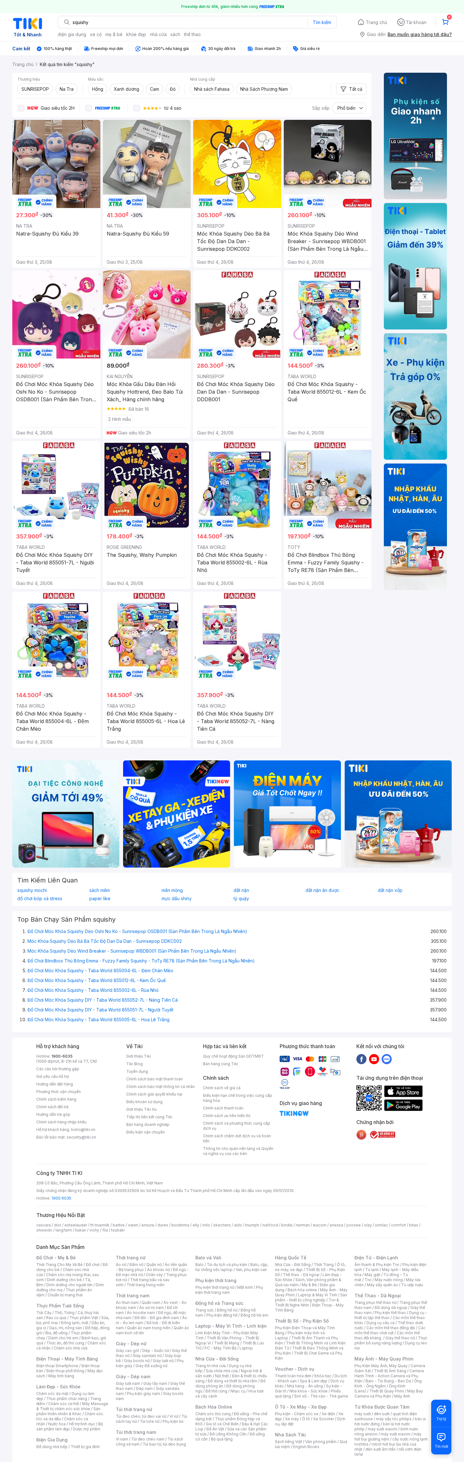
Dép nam (144, 1388)
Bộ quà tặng (222, 1439)
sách (175, 34)
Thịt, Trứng (64, 1312)
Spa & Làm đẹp (313, 1381)
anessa (336, 1225)
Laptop (246, 1348)
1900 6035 (61, 1198)
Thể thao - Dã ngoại (301, 1274)
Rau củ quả (56, 1317)
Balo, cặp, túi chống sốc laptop (231, 1267)
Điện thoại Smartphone (57, 1365)
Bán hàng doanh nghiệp (148, 1124)
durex (163, 1225)
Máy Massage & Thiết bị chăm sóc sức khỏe (72, 1406)
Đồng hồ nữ (227, 1310)
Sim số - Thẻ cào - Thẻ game (321, 1396)
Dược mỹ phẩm (86, 1429)
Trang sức (204, 1310)
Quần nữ (154, 1264)
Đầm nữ (136, 1264)
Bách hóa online (302, 1289)
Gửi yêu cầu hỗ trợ (52, 1076)
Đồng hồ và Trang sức (219, 1303)
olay (368, 1225)
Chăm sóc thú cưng (213, 1413)
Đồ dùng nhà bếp (52, 1446)
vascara (43, 1225)
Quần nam (151, 1302)
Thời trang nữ (131, 1257)
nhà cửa (158, 34)
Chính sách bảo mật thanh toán (154, 1079)
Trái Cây (43, 1312)
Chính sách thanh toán (223, 1108)
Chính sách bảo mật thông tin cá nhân (160, 1086)
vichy (94, 1230)
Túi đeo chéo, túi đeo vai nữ (141, 1416)
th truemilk (100, 1225)
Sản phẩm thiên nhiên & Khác (68, 1411)
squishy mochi (32, 890)
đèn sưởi (382, 1413)
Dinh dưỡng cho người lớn (69, 1284)
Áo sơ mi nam (151, 1307)
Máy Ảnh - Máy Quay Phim (383, 1358)
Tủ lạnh (372, 1269)
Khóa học (322, 1375)
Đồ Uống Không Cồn (228, 1434)
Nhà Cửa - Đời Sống (217, 1358)
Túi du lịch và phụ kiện (227, 1264)
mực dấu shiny (177, 898)
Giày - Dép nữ (131, 1343)
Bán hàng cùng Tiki (220, 1063)
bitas (413, 1225)
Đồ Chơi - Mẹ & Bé (56, 1257)
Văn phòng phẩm (320, 1441)
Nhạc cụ (237, 1391)
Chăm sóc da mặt (52, 1393)
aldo (238, 1225)
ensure (147, 1225)
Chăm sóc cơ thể (63, 1403)
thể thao (192, 34)
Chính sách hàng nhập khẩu (61, 1122)
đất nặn (241, 890)
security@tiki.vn (81, 1137)
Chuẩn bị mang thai (65, 1295)
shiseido (44, 1230)
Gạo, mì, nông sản (65, 1327)
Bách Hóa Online (213, 1407)
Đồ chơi (92, 1264)
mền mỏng (172, 890)
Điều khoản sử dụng (144, 1101)
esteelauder (75, 1225)
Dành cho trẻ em (63, 1338)
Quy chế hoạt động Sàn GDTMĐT (233, 1056)
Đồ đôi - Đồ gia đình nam (156, 1317)
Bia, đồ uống (56, 1332)
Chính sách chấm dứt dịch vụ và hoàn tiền (237, 1138)
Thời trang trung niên (145, 1284)
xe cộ (96, 34)
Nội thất (222, 1375)
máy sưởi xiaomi (395, 1434)
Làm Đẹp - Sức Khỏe (58, 1386)
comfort (398, 1225)
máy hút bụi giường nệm (387, 1436)
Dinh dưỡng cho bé (64, 1279)
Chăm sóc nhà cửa (70, 1348)
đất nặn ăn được (322, 890)
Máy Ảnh (402, 1396)
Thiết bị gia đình (85, 1446)
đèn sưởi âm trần (381, 1449)
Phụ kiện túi (173, 1421)
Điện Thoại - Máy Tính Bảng (67, 1358)
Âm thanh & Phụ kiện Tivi (376, 1264)
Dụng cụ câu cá (380, 1322)
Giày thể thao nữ (400, 1338)
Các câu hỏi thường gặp (57, 1068)
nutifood (270, 1225)
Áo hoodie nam (141, 1312)
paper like (99, 898)
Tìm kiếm (322, 22)
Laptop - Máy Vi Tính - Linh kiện (231, 1326)
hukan (80, 1230)
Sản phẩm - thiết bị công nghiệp (311, 1297)
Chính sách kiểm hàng (56, 1099)
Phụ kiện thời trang (215, 1280)
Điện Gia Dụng (52, 1439)
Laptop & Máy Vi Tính (317, 1295)
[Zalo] (387, 1059)
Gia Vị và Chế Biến (222, 1424)
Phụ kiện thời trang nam (229, 1290)
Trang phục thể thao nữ (375, 1302)
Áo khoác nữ (158, 1269)
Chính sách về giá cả (222, 1087)
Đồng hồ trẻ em (254, 1315)
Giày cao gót (127, 1350)
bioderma (180, 1225)
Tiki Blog (134, 1063)
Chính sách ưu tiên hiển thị (226, 1115)
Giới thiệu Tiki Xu (141, 1109)
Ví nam (122, 1439)
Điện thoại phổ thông (65, 1370)
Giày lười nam (128, 1383)
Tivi (368, 1279)
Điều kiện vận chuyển (145, 1132)
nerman (303, 1225)
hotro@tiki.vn (83, 1129)
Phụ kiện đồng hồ (221, 1315)
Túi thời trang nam (136, 1432)
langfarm (64, 1230)
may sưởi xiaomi (382, 1429)
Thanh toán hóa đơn (293, 1375)
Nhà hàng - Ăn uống (305, 1386)
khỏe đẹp (136, 34)
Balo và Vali (208, 1257)
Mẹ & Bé (309, 1284)
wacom (319, 1225)
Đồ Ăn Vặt (215, 1429)
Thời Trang (324, 1264)
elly (196, 1225)
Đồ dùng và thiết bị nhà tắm (232, 1381)
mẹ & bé (113, 34)
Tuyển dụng (137, 1071)
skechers (222, 1225)
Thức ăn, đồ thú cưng (65, 1343)
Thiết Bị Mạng (226, 1343)
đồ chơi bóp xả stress (39, 898)
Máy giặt (372, 1274)
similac (381, 1225)
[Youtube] (374, 1059)
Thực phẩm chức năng (66, 1398)
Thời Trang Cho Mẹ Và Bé (59, 1264)
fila (105, 1230)
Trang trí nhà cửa (210, 1365)
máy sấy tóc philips (394, 1418)
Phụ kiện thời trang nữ (214, 1287)
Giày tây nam (155, 1383)
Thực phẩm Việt (83, 1317)
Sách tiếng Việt (288, 1441)
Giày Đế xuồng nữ (151, 1365)
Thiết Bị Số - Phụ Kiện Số (302, 1321)
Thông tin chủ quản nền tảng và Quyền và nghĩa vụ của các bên (238, 1151)
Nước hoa (57, 1424)
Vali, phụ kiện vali (251, 1269)
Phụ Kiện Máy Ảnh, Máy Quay (380, 1365)
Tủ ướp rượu (412, 1284)
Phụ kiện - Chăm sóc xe (296, 1413)
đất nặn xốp (390, 890)
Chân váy (154, 1274)
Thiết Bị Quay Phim (386, 1391)
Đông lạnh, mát (74, 1322)
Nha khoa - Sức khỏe (308, 1391)
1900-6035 (62, 1056)
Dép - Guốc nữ (155, 1350)
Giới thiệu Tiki (138, 1056)
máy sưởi (362, 1413)
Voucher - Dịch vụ (294, 1369)
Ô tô (306, 1418)
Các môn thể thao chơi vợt (389, 1330)
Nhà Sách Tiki (290, 1434)
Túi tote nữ (149, 1421)
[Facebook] (361, 1059)
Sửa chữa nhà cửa (222, 1370)
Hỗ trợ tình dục (82, 1424)
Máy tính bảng (61, 1375)
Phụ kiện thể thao (390, 1312)
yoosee (353, 1225)
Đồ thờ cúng (216, 1391)
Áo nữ (121, 1264)
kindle (287, 1225)
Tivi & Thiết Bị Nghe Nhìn (307, 1302)
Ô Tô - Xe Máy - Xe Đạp (301, 1407)
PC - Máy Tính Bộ (220, 1348)
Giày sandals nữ (147, 1355)
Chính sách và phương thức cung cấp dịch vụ (236, 1126)
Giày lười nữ (163, 1360)
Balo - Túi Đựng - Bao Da (388, 1381)
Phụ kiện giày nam (143, 1393)
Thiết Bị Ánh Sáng (390, 1370)
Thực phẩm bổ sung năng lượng (390, 1340)
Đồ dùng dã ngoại (391, 1307)
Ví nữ (174, 1416)
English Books (306, 1446)
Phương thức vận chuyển (58, 1091)
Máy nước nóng (389, 1279)
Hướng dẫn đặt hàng (54, 1084)
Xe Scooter (323, 1418)
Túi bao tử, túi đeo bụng (164, 1444)
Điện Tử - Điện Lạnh (376, 1257)
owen (133, 1225)
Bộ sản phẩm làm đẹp (69, 1426)
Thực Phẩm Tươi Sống (60, 1305)
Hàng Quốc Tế (290, 1257)
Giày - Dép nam (133, 1376)
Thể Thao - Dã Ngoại (377, 1295)
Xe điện (328, 1413)
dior (57, 1225)
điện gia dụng (72, 34)
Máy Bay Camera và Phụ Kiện (388, 1393)
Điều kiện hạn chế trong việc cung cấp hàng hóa (237, 1098)
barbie (119, 1225)
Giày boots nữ (137, 1360)
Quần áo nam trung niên (148, 1327)
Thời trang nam (132, 1295)
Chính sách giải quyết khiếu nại (154, 1094)
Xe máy (292, 1418)
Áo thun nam (127, 1302)
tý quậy (241, 898)
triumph (252, 1225)
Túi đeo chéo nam (147, 1439)
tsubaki (118, 1230)
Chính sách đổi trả (52, 1106)
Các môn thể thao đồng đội (390, 1327)
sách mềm (99, 890)
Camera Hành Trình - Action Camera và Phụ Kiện (389, 1375)
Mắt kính (245, 1287)
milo (206, 1225)
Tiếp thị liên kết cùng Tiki (149, 1117)
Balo (199, 1264)
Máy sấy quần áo (382, 1284)
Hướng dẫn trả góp (53, 1114)
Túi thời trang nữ (134, 1409)
